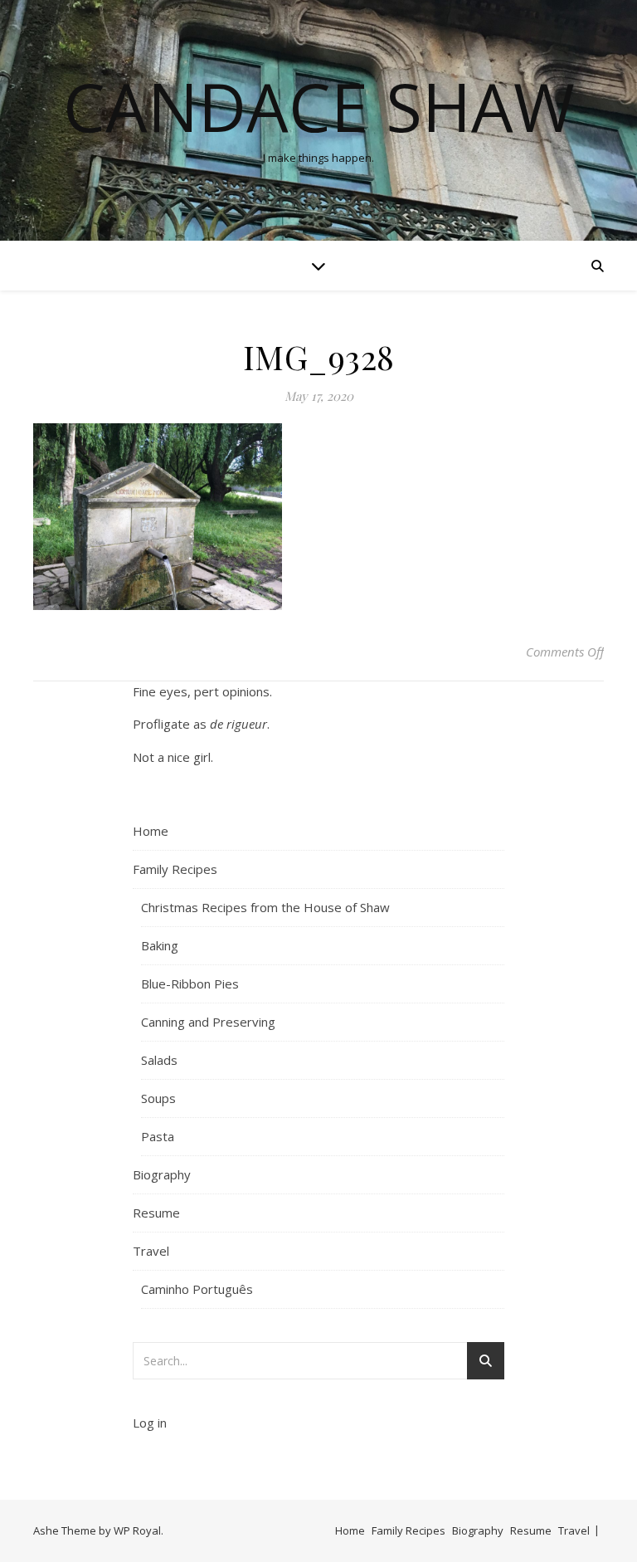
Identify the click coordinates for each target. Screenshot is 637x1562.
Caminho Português (197, 1289)
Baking (159, 945)
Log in (150, 1422)
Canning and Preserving (208, 1021)
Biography (162, 1174)
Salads (159, 1060)
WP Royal (137, 1530)
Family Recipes (175, 869)
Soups (158, 1098)
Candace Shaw (319, 106)
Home (150, 830)
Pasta (157, 1136)
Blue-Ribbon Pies (190, 983)
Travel (151, 1250)
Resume (156, 1212)
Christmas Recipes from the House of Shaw (265, 907)
